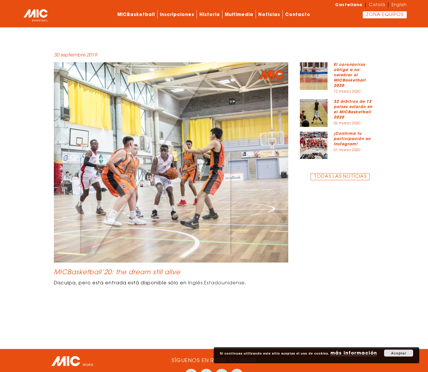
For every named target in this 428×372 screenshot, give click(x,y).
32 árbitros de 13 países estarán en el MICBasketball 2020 (353, 109)
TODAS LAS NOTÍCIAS (340, 176)
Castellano (348, 4)
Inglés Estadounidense (216, 283)
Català (377, 5)
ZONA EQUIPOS (385, 15)
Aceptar (398, 353)
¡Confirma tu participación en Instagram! (352, 138)
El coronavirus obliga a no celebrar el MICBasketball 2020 (350, 75)
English (399, 5)
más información (353, 353)
